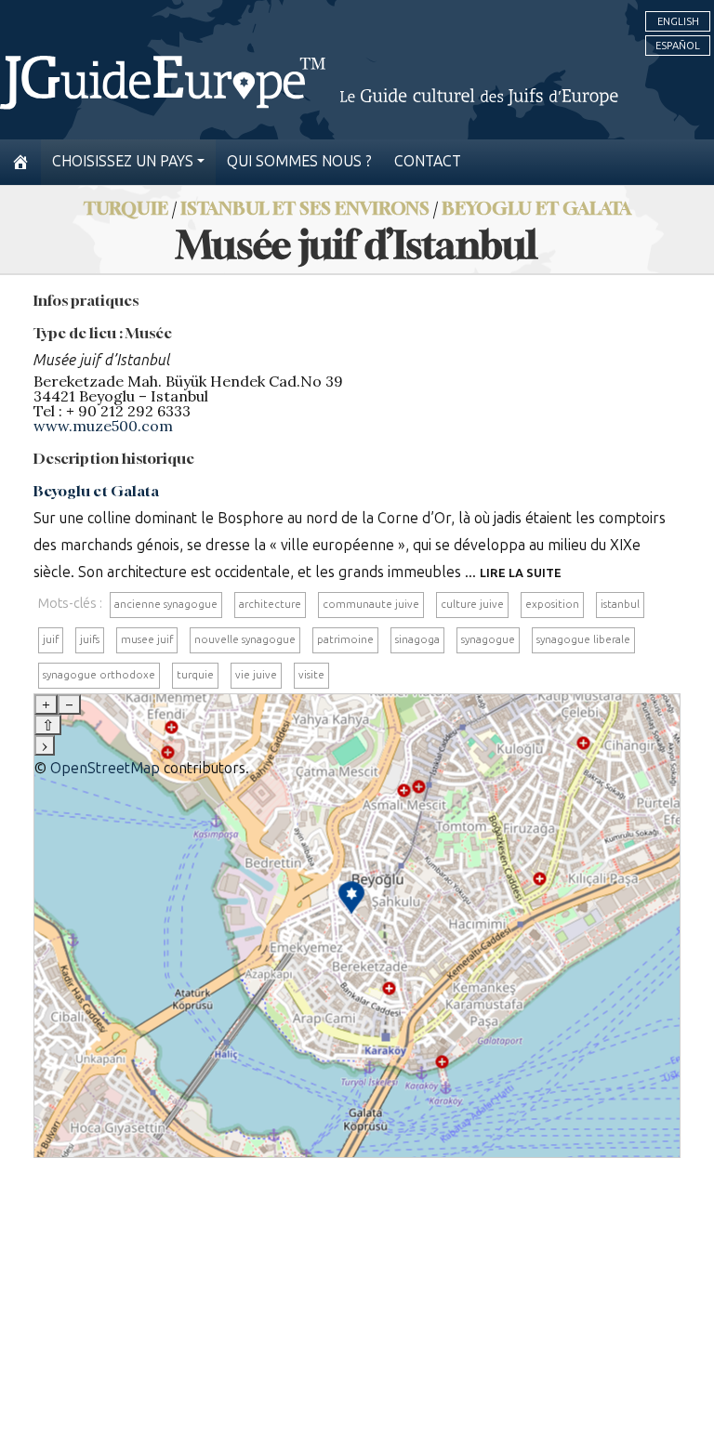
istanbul (620, 604)
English (678, 21)
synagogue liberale (583, 639)
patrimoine (345, 639)
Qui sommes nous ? (299, 161)
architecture (270, 604)
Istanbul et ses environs (305, 207)
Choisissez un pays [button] (122, 161)
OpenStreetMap (105, 768)
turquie (195, 674)
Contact (427, 161)
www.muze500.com (103, 425)
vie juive (256, 674)
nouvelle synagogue (245, 639)
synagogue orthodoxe (99, 674)
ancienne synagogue (166, 604)
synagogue (488, 639)
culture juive (472, 604)
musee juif (147, 639)
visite (311, 674)
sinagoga (417, 639)
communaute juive (371, 604)
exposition (552, 604)
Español (677, 45)
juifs (89, 639)
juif (51, 639)
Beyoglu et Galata (536, 207)
